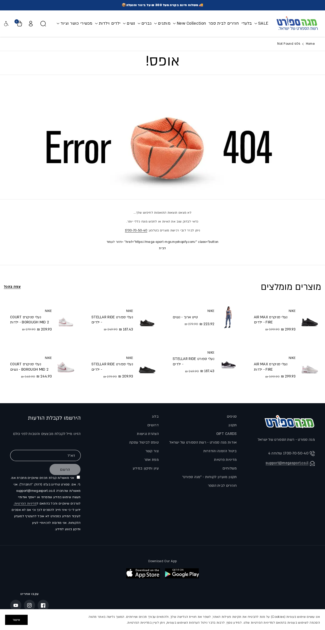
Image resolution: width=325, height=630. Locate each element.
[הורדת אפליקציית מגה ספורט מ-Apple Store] (143, 573)
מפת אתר (151, 459)
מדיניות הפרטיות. (25, 503)
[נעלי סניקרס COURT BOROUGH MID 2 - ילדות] (65, 320)
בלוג (155, 416)
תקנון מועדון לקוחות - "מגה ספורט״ (209, 477)
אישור (16, 620)
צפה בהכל (12, 286)
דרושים (153, 425)
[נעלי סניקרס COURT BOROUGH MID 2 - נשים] (65, 367)
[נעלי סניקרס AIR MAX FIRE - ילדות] (309, 367)
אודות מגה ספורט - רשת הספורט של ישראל (203, 442)
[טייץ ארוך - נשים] (228, 317)
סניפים (232, 416)
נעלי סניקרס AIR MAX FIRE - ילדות (271, 367)
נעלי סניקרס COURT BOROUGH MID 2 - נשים (29, 367)
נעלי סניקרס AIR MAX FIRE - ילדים (271, 320)
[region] (162, 619)
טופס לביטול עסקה (144, 442)
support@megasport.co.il (287, 463)
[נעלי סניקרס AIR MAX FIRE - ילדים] (309, 320)
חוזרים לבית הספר (222, 485)
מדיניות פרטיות (225, 459)
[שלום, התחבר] (30, 23)
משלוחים (229, 468)
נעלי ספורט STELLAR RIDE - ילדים (193, 361)
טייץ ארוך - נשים (185, 317)
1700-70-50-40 (136, 230)
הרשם (65, 469)
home (310, 44)
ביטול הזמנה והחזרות (220, 451)
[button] (261, 23)
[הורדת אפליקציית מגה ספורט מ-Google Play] (182, 573)
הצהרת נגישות (148, 433)
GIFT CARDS (226, 433)
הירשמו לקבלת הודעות (54, 418)
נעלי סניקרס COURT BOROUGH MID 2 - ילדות (29, 320)
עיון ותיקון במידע (146, 468)
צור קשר (152, 451)
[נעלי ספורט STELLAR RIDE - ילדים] (228, 361)
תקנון (233, 425)
